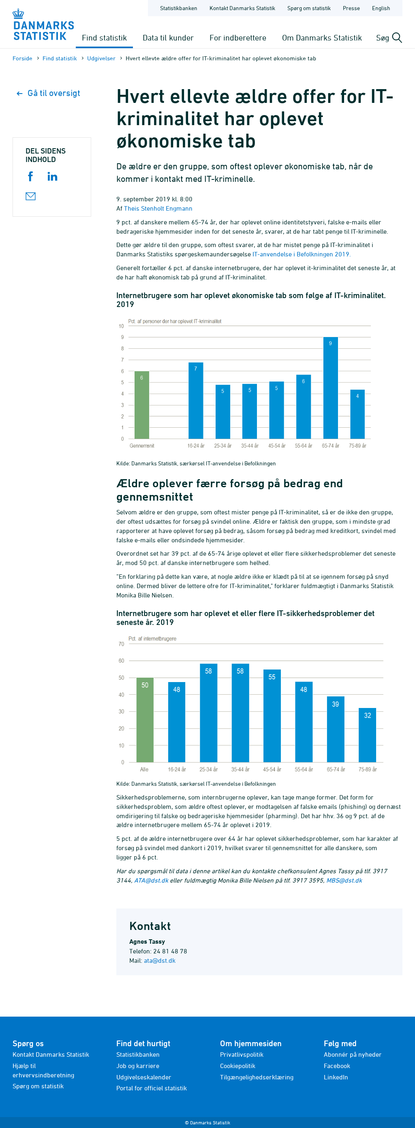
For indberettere (238, 37)
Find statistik (104, 37)
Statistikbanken (178, 7)
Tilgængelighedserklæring (256, 1077)
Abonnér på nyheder (353, 1054)
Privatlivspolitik (241, 1054)
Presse (351, 7)
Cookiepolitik (237, 1065)
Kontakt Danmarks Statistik (242, 7)
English (381, 7)
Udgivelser (101, 58)
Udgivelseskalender (143, 1077)
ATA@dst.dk (151, 880)
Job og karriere (137, 1065)
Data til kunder (168, 37)
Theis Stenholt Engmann (158, 208)
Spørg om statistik (309, 7)
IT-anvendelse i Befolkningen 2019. (301, 254)
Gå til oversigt (54, 93)
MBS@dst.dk (344, 880)
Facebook (337, 1065)
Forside (22, 58)
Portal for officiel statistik (151, 1088)
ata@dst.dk (159, 960)
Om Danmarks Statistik (322, 37)
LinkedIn (336, 1077)
